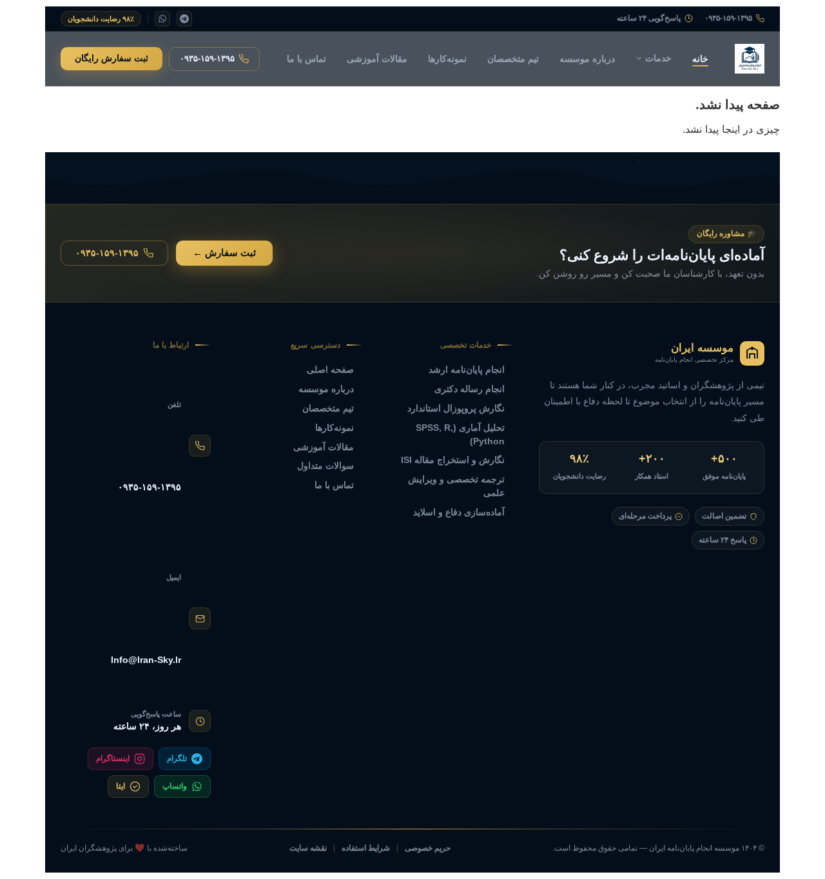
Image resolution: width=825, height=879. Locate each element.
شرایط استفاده (366, 848)
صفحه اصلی (330, 369)
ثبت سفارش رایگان (111, 58)
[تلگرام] (184, 18)
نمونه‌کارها (447, 59)
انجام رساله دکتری (469, 389)
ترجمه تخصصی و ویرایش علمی (456, 486)
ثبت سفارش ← (224, 253)
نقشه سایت (308, 848)
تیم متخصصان (513, 59)
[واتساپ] (162, 18)
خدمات (658, 58)
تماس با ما (306, 59)
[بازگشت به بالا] (33, 854)
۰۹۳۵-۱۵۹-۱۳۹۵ (728, 18)
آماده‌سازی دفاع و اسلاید (459, 512)
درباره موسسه (587, 59)
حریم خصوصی (428, 848)
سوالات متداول (325, 465)
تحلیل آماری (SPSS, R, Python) (460, 434)
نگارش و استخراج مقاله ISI (453, 460)
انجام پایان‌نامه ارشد (467, 369)
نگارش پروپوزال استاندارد (456, 408)
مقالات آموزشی (377, 59)
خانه (700, 59)
